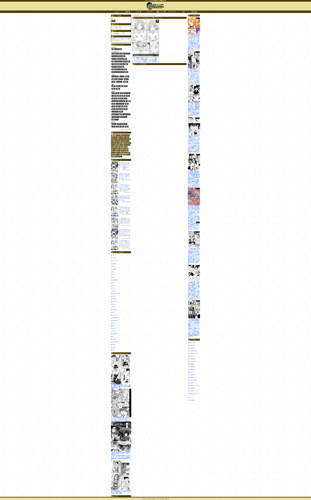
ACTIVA (114, 304)
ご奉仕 (112, 140)
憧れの (120, 98)
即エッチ (121, 144)
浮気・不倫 (123, 150)
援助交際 (125, 146)
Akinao (113, 315)
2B (112, 274)
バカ (113, 126)
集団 (127, 126)
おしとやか (115, 101)
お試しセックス (114, 139)
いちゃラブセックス (125, 135)
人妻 (117, 93)
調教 (129, 152)
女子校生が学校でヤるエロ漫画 (119, 64)
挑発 (122, 146)
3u (112, 277)
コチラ (129, 129)
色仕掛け (125, 152)
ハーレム (119, 81)
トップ (116, 11)
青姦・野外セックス (118, 156)
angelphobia (115, 333)
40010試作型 (115, 279)
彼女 (128, 95)
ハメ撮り (123, 140)
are (113, 336)
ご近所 (114, 95)
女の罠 (112, 146)
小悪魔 (128, 101)
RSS (183, 11)
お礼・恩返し (126, 137)
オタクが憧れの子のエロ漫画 (119, 58)
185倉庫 (114, 269)
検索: (113, 18)
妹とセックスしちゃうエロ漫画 (119, 72)
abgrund (114, 296)
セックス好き (117, 140)
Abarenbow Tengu (116, 293)
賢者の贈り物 (117, 26)
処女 (113, 109)
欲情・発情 (120, 148)
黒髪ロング (115, 119)
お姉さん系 (119, 109)
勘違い (117, 144)
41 (112, 282)
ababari (114, 290)
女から (126, 79)
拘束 (119, 146)
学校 (113, 86)
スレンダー (115, 111)
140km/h (114, 263)
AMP (113, 325)
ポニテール (123, 117)
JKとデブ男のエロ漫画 (117, 66)
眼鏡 (125, 106)
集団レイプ (128, 154)
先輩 (119, 95)
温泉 (113, 88)
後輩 (123, 95)
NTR (113, 81)
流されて (118, 150)
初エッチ (113, 144)
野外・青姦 (119, 86)
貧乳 (121, 111)
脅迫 (127, 76)
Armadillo (114, 339)
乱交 (121, 142)
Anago (113, 328)
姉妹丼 (125, 81)
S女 (125, 98)
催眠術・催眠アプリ (117, 79)
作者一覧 (127, 11)
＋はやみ (114, 257)
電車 (118, 88)
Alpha (113, 323)
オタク (114, 124)
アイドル (127, 93)
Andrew (114, 331)
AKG (113, 312)
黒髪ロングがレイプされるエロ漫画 (120, 61)
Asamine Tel (115, 341)
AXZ (113, 349)
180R (113, 266)
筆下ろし (113, 152)
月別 (113, 33)
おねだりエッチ (114, 137)
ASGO (113, 344)
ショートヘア (126, 114)
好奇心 (116, 146)
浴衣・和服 (119, 106)
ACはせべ (114, 306)
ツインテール (115, 117)
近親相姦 (113, 154)
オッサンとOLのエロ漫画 (118, 56)
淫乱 (113, 103)
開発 (121, 154)
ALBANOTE (114, 317)
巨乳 (125, 109)
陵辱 (124, 154)
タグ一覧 (139, 11)
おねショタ (120, 137)
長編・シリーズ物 (161, 11)
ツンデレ (122, 101)
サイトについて (172, 11)
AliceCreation (115, 320)
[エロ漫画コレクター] (155, 3)
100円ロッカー (115, 260)
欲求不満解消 (125, 148)
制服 (127, 103)
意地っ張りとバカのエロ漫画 (119, 69)
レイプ (122, 76)
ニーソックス (120, 103)
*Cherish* (114, 255)
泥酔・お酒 (113, 150)
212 (113, 271)
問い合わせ (194, 11)
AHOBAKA (114, 309)
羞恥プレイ (118, 152)
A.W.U (113, 288)
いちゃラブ (115, 76)
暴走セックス (114, 148)
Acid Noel (114, 298)
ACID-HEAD (115, 301)
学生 (122, 93)
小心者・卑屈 (120, 126)
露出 (112, 156)
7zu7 (113, 285)
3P (111, 135)
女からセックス (127, 144)
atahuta (113, 347)
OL (113, 93)
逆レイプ (117, 154)
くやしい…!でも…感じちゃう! (124, 139)
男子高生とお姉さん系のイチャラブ (120, 53)
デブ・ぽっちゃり (122, 124)
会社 (125, 86)
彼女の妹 (114, 98)
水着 (113, 106)
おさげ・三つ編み (116, 114)
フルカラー (113, 142)
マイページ (150, 11)
